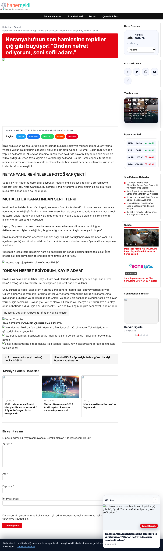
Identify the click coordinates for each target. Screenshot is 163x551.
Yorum (7, 443)
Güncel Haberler (52, 16)
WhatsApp (47, 136)
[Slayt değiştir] (136, 335)
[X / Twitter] (136, 72)
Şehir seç (132, 43)
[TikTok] (127, 80)
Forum (92, 16)
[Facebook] (127, 72)
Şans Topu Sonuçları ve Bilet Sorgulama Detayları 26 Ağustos (142, 192)
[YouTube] (154, 72)
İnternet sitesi (10, 498)
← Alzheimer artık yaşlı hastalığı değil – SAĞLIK (24, 359)
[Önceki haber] (146, 102)
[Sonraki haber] (153, 102)
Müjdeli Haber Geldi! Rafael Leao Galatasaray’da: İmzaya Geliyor (140, 206)
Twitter (21, 136)
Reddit (60, 136)
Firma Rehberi (75, 16)
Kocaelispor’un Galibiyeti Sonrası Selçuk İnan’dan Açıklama (142, 198)
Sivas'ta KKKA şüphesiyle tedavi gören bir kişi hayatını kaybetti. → (82, 359)
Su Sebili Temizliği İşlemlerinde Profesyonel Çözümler (142, 213)
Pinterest (72, 136)
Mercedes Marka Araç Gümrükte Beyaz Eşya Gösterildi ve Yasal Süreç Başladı (142, 185)
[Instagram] (145, 72)
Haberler (6, 27)
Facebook (33, 136)
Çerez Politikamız (26, 546)
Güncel (17, 27)
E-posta (8, 486)
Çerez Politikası (111, 16)
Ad (5, 473)
